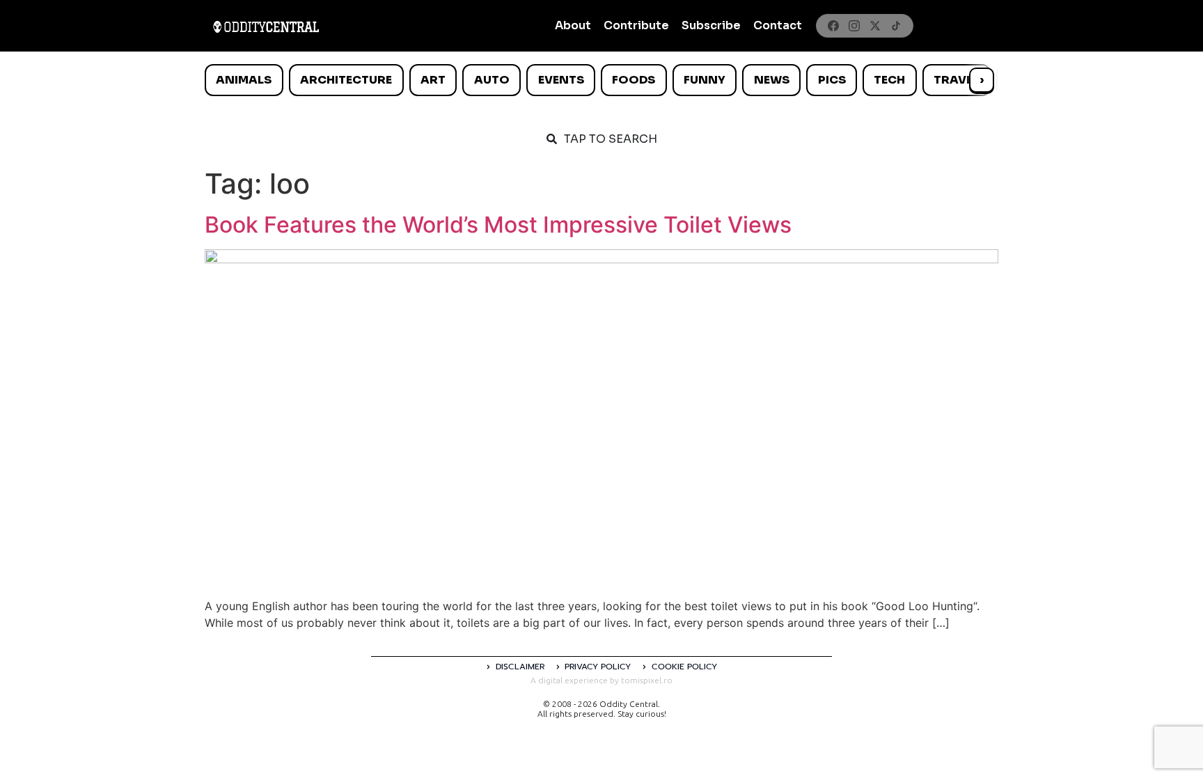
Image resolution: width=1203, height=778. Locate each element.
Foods (633, 79)
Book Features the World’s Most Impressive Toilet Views (498, 224)
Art (433, 79)
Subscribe (711, 25)
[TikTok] (896, 25)
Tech (889, 79)
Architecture (346, 79)
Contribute (636, 25)
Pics (832, 79)
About (573, 25)
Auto (492, 79)
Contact (777, 25)
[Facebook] (833, 25)
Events (561, 79)
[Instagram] (854, 25)
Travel (956, 79)
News (771, 79)
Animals (244, 79)
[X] (875, 25)
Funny (704, 79)
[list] (601, 80)
